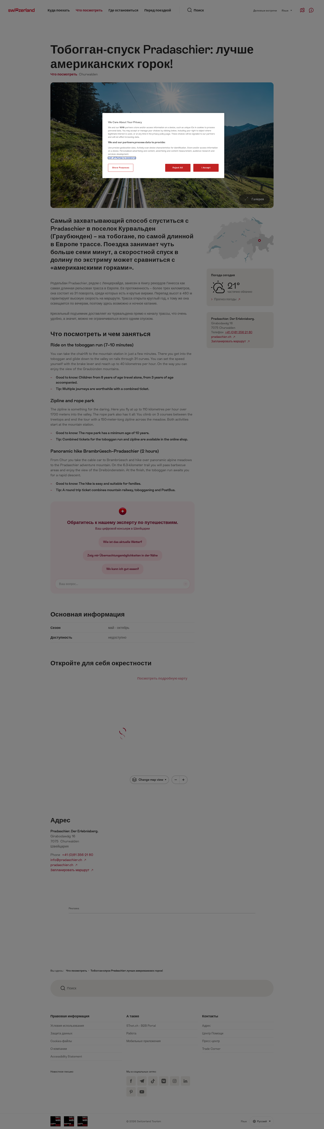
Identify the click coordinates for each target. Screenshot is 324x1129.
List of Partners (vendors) (122, 158)
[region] (163, 145)
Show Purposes (120, 167)
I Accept (206, 167)
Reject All (177, 167)
